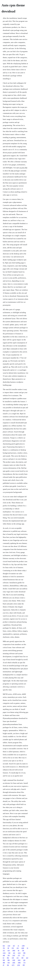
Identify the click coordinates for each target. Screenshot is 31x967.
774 (24, 962)
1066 (19, 962)
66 (18, 950)
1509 (23, 945)
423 (27, 958)
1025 (19, 960)
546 (9, 953)
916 (9, 962)
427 (14, 945)
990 (4, 960)
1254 (18, 965)
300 (24, 965)
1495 (13, 962)
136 (18, 948)
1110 (9, 945)
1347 (13, 955)
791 (4, 948)
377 (24, 955)
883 (9, 960)
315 (18, 958)
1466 (22, 948)
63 (3, 958)
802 (8, 958)
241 (14, 953)
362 (8, 965)
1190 (13, 960)
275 (19, 955)
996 (24, 953)
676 (13, 948)
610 (9, 950)
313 (4, 950)
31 (18, 945)
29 (3, 965)
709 (22, 958)
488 (4, 962)
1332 (4, 953)
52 (27, 948)
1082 (13, 950)
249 (24, 960)
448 (4, 955)
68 (8, 948)
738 (13, 958)
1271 (13, 965)
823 (4, 945)
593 (9, 955)
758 (23, 950)
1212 (19, 953)
